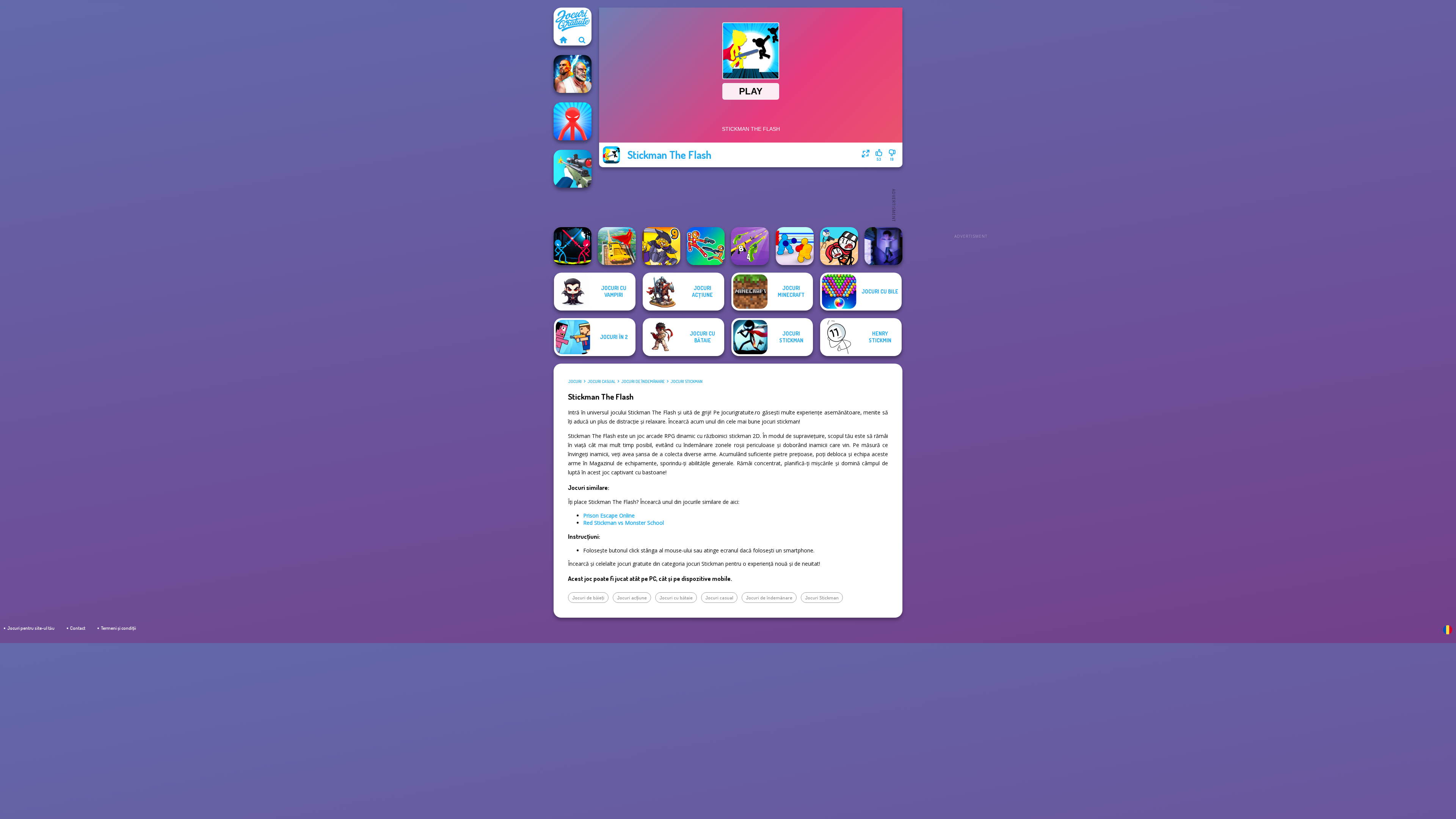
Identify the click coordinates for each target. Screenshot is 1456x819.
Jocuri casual (601, 381)
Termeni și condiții (118, 628)
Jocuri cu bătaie (676, 598)
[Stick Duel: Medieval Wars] (573, 246)
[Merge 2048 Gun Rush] (750, 246)
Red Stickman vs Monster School (623, 522)
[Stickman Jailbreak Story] (839, 246)
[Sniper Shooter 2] (573, 169)
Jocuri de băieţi (588, 598)
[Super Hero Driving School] (617, 246)
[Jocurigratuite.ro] (563, 40)
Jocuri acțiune (632, 598)
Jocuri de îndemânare (643, 381)
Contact (77, 628)
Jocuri (575, 381)
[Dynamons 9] (661, 246)
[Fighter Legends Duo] (573, 74)
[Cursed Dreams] (883, 246)
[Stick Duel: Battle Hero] (706, 246)
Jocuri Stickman (686, 381)
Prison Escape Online (609, 515)
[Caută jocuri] (582, 40)
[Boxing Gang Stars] (795, 246)
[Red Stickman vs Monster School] (573, 121)
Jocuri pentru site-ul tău (31, 628)
